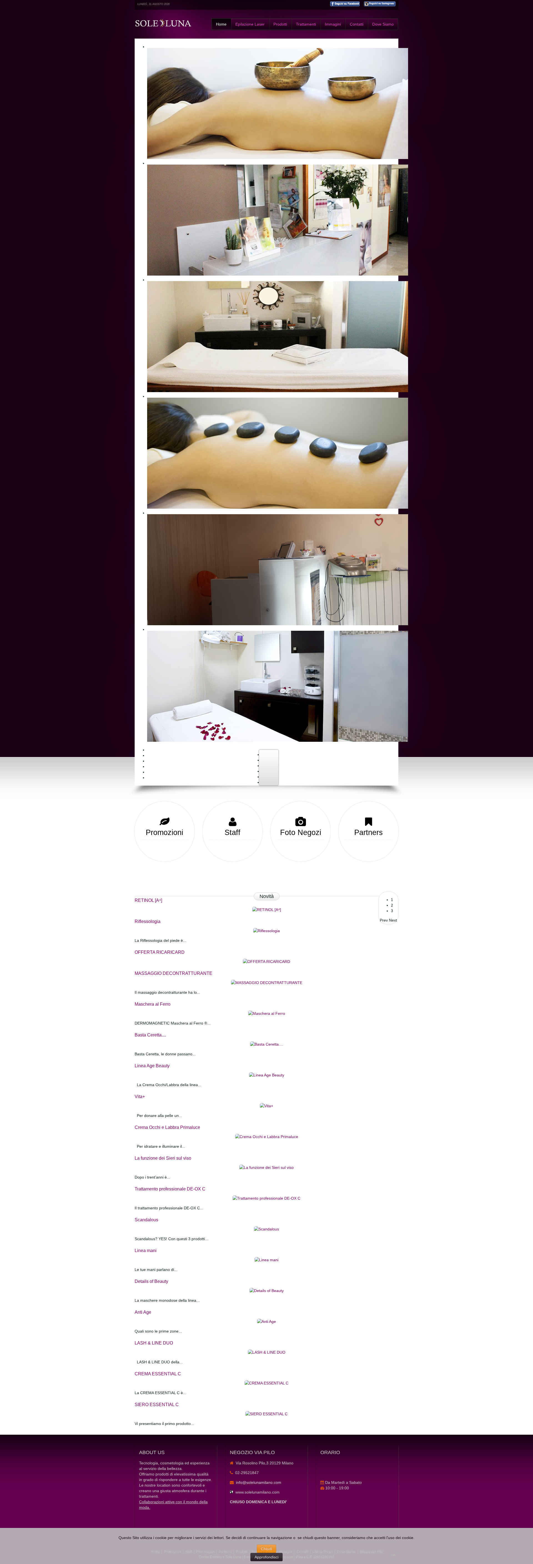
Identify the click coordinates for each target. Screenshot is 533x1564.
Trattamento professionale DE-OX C (170, 1189)
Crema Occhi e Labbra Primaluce (167, 1127)
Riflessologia (147, 921)
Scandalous (146, 1219)
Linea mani (146, 1250)
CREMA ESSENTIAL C (158, 1373)
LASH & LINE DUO (154, 1343)
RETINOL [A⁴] (148, 900)
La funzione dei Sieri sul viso (163, 1158)
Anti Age (143, 1312)
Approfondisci (266, 1557)
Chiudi (266, 1549)
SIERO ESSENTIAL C (157, 1404)
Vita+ (140, 1096)
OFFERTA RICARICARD (160, 952)
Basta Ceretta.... (150, 1035)
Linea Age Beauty (152, 1065)
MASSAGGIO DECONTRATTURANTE (173, 973)
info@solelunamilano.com (258, 1482)
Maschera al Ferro (152, 1004)
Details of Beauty (151, 1281)
